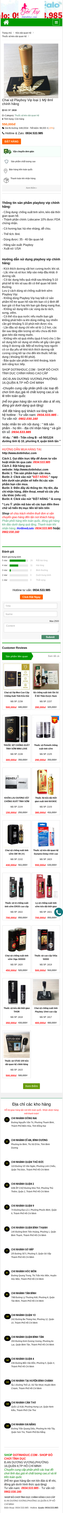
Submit (50, 637)
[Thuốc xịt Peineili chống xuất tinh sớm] (46, 729)
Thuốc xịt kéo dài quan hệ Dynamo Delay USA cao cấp (45, 854)
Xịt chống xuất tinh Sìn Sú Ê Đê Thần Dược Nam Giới (45, 696)
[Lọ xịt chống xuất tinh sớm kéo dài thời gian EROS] (46, 887)
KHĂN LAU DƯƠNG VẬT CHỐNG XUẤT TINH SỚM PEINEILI (16, 801)
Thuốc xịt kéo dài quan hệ (27, 115)
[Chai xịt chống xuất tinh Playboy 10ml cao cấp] (46, 992)
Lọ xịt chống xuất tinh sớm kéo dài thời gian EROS (46, 906)
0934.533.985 (34, 133)
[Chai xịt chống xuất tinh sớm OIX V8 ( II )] (17, 834)
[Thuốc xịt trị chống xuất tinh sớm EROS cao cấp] (17, 887)
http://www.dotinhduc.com (19, 453)
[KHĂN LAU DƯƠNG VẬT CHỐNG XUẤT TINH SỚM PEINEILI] (17, 782)
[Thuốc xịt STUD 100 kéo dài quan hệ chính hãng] (17, 1045)
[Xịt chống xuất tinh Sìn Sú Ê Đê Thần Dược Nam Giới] (46, 677)
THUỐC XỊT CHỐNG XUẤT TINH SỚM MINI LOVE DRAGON (17, 748)
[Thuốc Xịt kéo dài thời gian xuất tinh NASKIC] (46, 782)
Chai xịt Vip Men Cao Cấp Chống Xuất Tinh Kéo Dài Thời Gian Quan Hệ (16, 696)
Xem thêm (31, 188)
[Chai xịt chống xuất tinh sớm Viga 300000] (17, 939)
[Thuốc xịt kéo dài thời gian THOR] (17, 992)
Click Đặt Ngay (31, 596)
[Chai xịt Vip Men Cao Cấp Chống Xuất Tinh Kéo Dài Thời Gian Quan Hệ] (17, 677)
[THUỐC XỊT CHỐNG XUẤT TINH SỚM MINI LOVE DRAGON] (17, 729)
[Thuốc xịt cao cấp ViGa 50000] (46, 939)
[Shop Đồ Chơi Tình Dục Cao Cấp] (31, 9)
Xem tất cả (53, 656)
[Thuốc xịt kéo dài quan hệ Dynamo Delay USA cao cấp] (46, 834)
